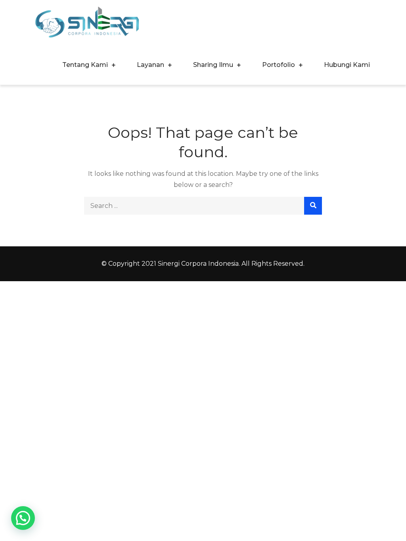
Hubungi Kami (347, 65)
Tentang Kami (85, 65)
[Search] (313, 206)
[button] (23, 518)
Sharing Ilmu (213, 65)
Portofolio (278, 65)
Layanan (150, 65)
